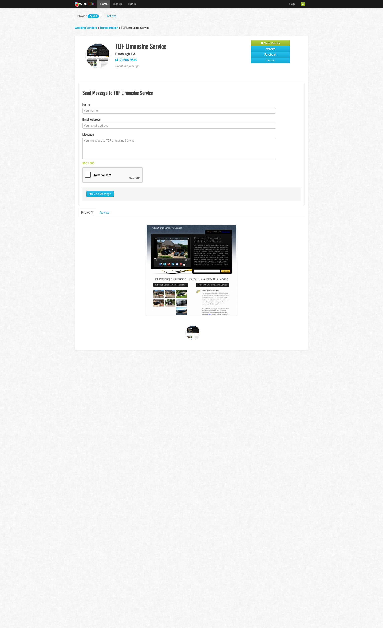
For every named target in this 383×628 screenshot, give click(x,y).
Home (103, 3)
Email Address (91, 119)
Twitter (270, 60)
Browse (87, 16)
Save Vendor (272, 43)
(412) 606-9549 (126, 60)
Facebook (270, 54)
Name (86, 104)
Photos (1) (87, 212)
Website (270, 49)
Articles (111, 16)
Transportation (109, 27)
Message (88, 134)
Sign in (132, 3)
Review (104, 212)
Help (292, 3)
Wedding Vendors (86, 27)
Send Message (101, 194)
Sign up (117, 3)
